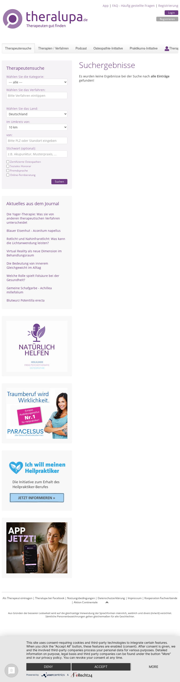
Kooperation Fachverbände (160, 598)
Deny (48, 667)
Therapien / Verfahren (53, 48)
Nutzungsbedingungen (81, 598)
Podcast (81, 48)
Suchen (59, 181)
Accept (101, 667)
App (106, 6)
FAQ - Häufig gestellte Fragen (133, 6)
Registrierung (168, 6)
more (153, 667)
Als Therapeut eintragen (17, 598)
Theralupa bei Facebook (49, 598)
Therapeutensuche (18, 48)
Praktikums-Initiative (144, 48)
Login (171, 13)
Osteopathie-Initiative (108, 48)
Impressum (135, 598)
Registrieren (167, 19)
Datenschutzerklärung (111, 598)
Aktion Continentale (86, 602)
